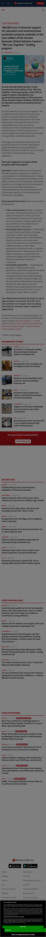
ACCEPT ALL (23, 927)
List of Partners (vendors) (8, 923)
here (12, 912)
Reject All (8, 930)
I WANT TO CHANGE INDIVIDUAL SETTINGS (23, 934)
